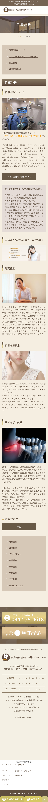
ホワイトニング (16, 585)
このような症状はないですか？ (23, 56)
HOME (20, 36)
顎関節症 (13, 63)
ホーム (5, 771)
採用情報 (18, 775)
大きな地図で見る (24, 762)
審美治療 (13, 560)
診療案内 (5, 780)
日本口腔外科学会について (19, 177)
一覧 (19, 527)
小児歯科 (13, 573)
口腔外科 (13, 548)
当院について (7, 775)
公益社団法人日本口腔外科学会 (17, 136)
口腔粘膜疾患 (15, 69)
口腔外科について (17, 50)
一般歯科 (13, 567)
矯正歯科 (13, 542)
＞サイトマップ (7, 784)
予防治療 (13, 579)
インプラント (15, 554)
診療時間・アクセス (23, 771)
